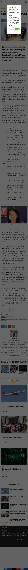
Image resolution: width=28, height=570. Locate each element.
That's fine (17, 29)
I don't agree (12, 29)
